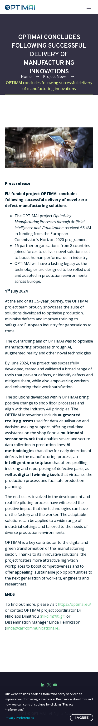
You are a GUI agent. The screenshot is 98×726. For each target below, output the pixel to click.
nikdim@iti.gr (52, 616)
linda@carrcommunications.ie (32, 628)
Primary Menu (88, 7)
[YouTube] (55, 685)
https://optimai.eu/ (74, 604)
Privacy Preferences (19, 718)
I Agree (81, 718)
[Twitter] (49, 685)
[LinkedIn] (43, 685)
